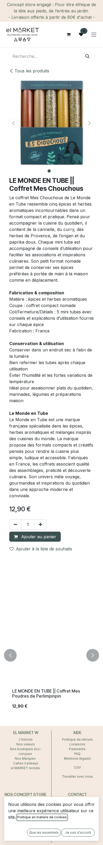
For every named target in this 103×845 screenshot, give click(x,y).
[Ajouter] (40, 524)
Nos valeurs (25, 744)
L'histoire (26, 739)
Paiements (77, 749)
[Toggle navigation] (93, 34)
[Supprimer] (15, 524)
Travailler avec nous (77, 776)
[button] (13, 123)
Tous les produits (32, 70)
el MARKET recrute (26, 768)
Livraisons (77, 744)
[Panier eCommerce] (68, 34)
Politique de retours (77, 739)
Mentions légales (77, 758)
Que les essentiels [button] (44, 832)
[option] (51, 655)
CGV (77, 767)
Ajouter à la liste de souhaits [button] (44, 548)
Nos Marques (25, 758)
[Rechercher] (87, 56)
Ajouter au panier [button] (38, 536)
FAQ (77, 754)
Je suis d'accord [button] (78, 832)
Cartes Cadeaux (25, 763)
